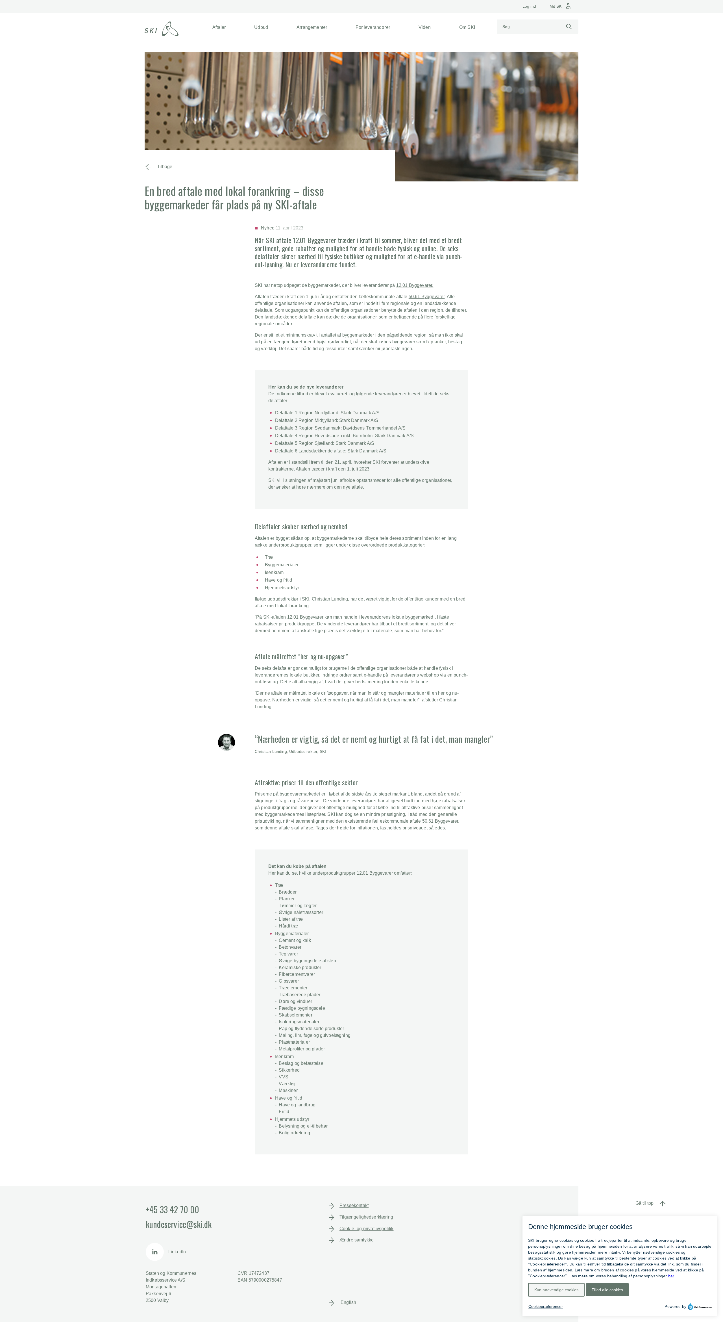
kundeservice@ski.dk (179, 1224)
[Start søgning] (568, 26)
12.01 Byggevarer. (415, 285)
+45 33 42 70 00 (172, 1209)
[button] (219, 27)
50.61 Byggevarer (427, 296)
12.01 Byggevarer (375, 873)
